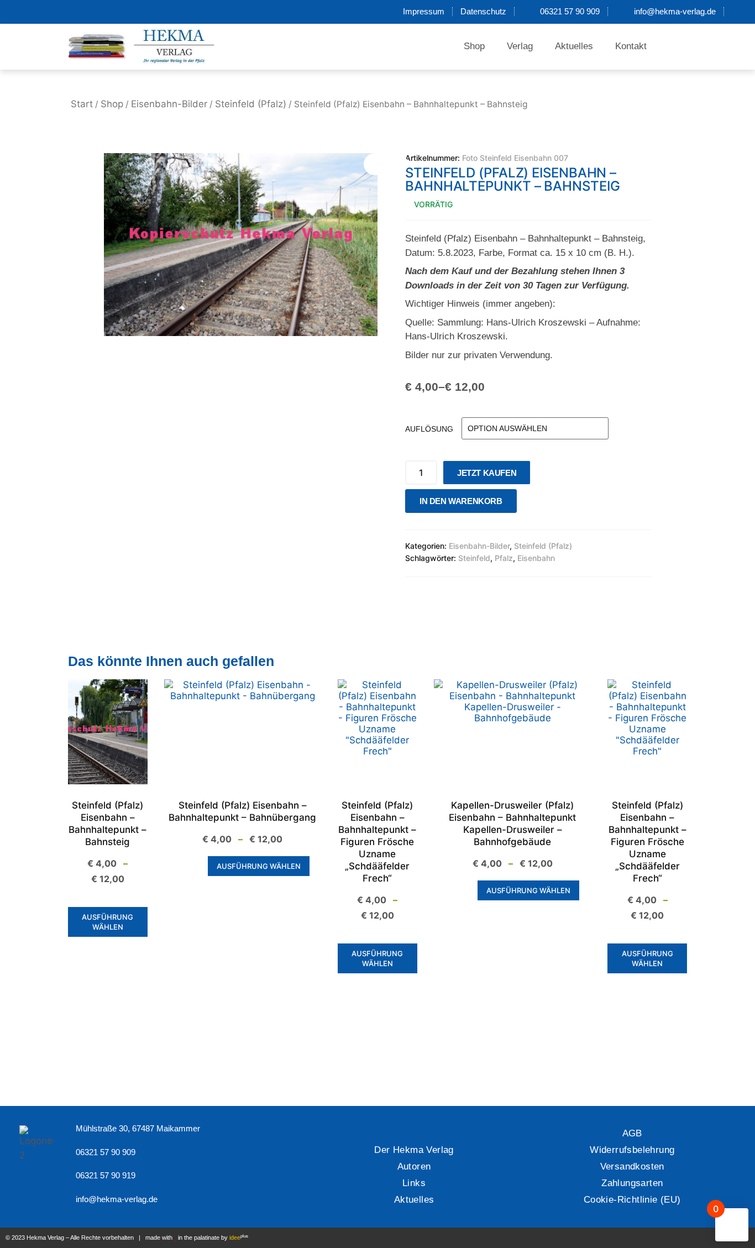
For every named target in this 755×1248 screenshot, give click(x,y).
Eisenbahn (536, 558)
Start (82, 103)
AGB (632, 1133)
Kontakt (631, 46)
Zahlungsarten (632, 1183)
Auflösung (429, 428)
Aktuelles (574, 46)
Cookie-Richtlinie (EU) (632, 1199)
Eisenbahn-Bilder (169, 103)
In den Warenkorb (461, 501)
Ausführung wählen (107, 922)
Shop (474, 46)
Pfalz (504, 558)
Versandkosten (632, 1166)
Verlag (520, 46)
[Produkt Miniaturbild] (386, 164)
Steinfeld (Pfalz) (250, 103)
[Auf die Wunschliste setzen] (528, 504)
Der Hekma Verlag (413, 1150)
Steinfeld (474, 558)
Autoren (414, 1166)
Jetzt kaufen (486, 473)
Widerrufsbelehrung (632, 1150)
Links (414, 1183)
